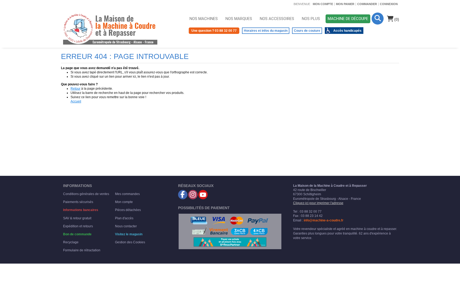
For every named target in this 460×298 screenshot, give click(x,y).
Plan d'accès (124, 218)
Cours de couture (307, 31)
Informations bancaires (80, 210)
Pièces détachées (128, 210)
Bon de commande (77, 234)
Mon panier (345, 4)
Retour (75, 88)
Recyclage (71, 242)
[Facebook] (182, 194)
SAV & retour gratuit (77, 218)
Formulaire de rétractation (81, 250)
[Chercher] (378, 19)
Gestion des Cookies (130, 242)
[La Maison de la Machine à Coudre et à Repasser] (110, 29)
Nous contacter (126, 226)
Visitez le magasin (128, 234)
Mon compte (323, 4)
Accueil (76, 101)
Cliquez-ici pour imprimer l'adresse (318, 203)
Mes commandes (127, 194)
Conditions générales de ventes (86, 194)
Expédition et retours (78, 226)
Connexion (389, 4)
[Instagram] (193, 194)
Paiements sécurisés (78, 202)
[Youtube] (203, 194)
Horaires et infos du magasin (266, 31)
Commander (367, 4)
